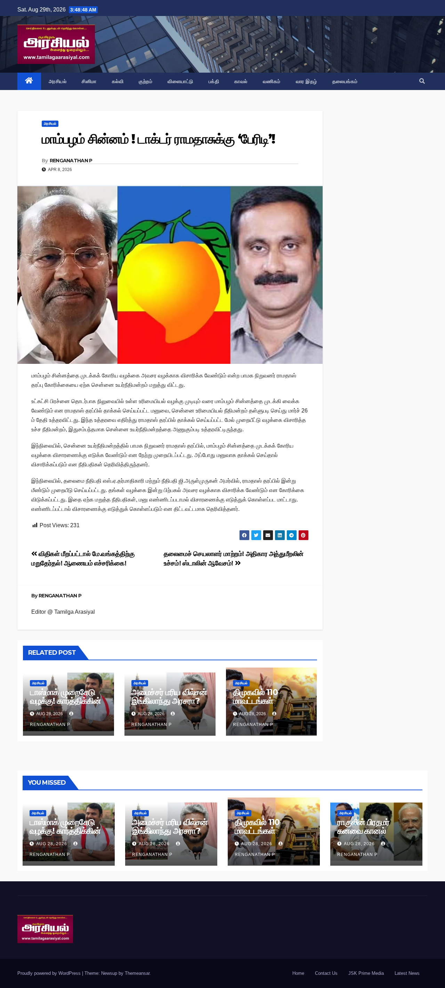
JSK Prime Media (366, 973)
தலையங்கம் (345, 81)
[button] (422, 81)
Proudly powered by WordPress (49, 973)
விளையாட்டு (180, 81)
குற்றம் (145, 81)
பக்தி (214, 81)
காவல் (241, 81)
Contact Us (326, 973)
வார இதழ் (306, 81)
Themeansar (137, 973)
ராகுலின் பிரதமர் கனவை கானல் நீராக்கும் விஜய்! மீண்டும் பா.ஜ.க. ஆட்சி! (375, 835)
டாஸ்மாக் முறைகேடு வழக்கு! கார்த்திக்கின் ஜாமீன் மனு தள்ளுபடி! (65, 701)
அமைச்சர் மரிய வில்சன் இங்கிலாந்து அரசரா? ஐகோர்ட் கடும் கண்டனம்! (169, 705)
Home (298, 973)
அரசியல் (58, 81)
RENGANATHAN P (71, 160)
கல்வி (118, 81)
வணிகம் (272, 81)
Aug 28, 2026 (51, 843)
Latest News (407, 973)
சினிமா (89, 81)
